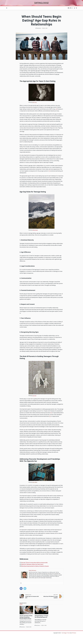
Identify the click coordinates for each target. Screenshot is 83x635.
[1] (49, 171)
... (24, 624)
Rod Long (35, 102)
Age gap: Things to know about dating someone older (34, 562)
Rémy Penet (35, 230)
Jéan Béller (35, 482)
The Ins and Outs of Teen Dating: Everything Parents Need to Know (26, 617)
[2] (56, 109)
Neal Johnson (39, 28)
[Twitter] (21, 583)
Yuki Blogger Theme (66, 632)
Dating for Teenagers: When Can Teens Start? (32, 564)
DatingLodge (41, 2)
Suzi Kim (34, 395)
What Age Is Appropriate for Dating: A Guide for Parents (35, 566)
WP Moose (74, 632)
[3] (51, 412)
